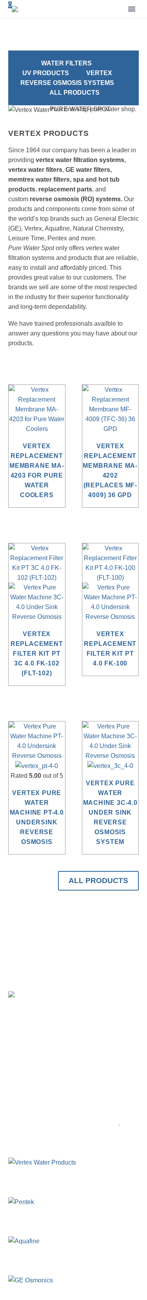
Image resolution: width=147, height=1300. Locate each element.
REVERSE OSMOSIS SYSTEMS (67, 82)
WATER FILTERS (66, 63)
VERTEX (99, 73)
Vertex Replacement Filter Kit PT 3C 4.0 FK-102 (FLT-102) (37, 653)
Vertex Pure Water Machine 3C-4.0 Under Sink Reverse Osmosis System (110, 812)
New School (100, 1123)
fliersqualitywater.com (51, 1096)
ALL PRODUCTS (74, 92)
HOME (106, 33)
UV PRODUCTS (45, 73)
